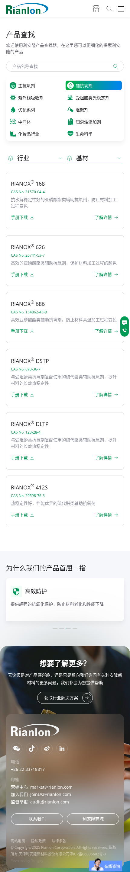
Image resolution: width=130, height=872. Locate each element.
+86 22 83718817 (28, 769)
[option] (65, 599)
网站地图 (18, 841)
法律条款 (59, 841)
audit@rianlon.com (49, 802)
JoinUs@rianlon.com (50, 794)
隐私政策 (38, 841)
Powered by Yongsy (27, 860)
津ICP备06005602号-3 (88, 854)
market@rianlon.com (51, 787)
